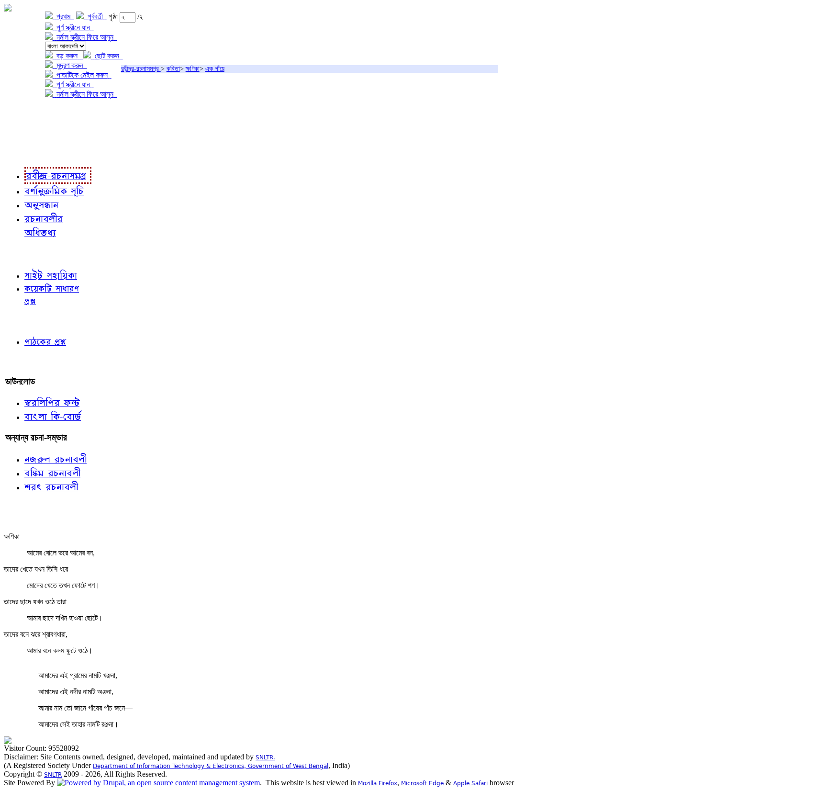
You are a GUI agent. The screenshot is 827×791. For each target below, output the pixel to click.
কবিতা (173, 68)
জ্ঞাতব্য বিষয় (23, 254)
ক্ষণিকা (193, 68)
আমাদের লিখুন (26, 362)
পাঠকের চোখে (25, 321)
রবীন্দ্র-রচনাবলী (26, 153)
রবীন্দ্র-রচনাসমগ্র (141, 68)
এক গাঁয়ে (214, 68)
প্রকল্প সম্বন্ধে (27, 114)
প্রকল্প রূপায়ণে (26, 133)
